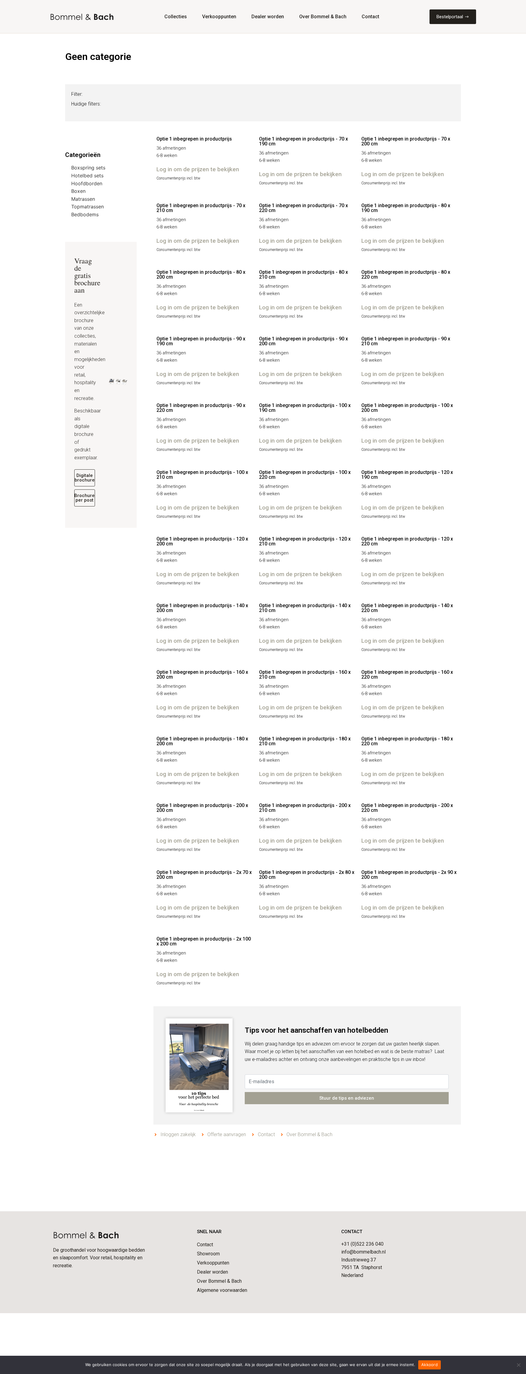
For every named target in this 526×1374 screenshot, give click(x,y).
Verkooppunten (219, 16)
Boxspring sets (88, 168)
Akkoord (429, 1364)
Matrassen (83, 199)
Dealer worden (267, 16)
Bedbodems (85, 214)
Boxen (78, 191)
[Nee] (518, 1365)
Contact (370, 16)
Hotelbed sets (87, 175)
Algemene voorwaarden (222, 1290)
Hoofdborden (86, 183)
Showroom (208, 1254)
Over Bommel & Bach (322, 16)
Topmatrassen (87, 206)
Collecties (175, 16)
